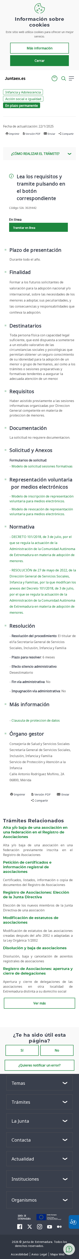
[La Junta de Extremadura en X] (30, 1226)
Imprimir (14, 134)
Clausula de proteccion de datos (36, 720)
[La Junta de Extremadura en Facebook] (20, 1226)
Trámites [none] (21, 1102)
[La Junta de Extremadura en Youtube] (49, 1226)
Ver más (39, 1003)
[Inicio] (24, 1217)
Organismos (24, 1200)
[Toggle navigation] (31, 78)
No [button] (57, 1050)
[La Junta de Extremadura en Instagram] (40, 1226)
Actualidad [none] (23, 1159)
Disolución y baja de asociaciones (35, 948)
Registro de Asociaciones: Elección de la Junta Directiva (36, 895)
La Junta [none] (20, 1121)
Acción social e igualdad (23, 99)
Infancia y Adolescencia (23, 92)
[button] (54, 78)
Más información (39, 48)
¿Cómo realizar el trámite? (35, 153)
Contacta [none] (21, 1140)
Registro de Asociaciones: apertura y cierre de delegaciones (38, 971)
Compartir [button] (67, 134)
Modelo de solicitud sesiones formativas (42, 466)
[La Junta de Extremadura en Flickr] (59, 1226)
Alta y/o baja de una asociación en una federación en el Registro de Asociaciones (35, 832)
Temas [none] (18, 1083)
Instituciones (25, 1179)
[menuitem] (19, 1254)
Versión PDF (32, 134)
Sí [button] (22, 1050)
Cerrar (40, 60)
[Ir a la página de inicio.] (14, 78)
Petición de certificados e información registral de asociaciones (27, 867)
